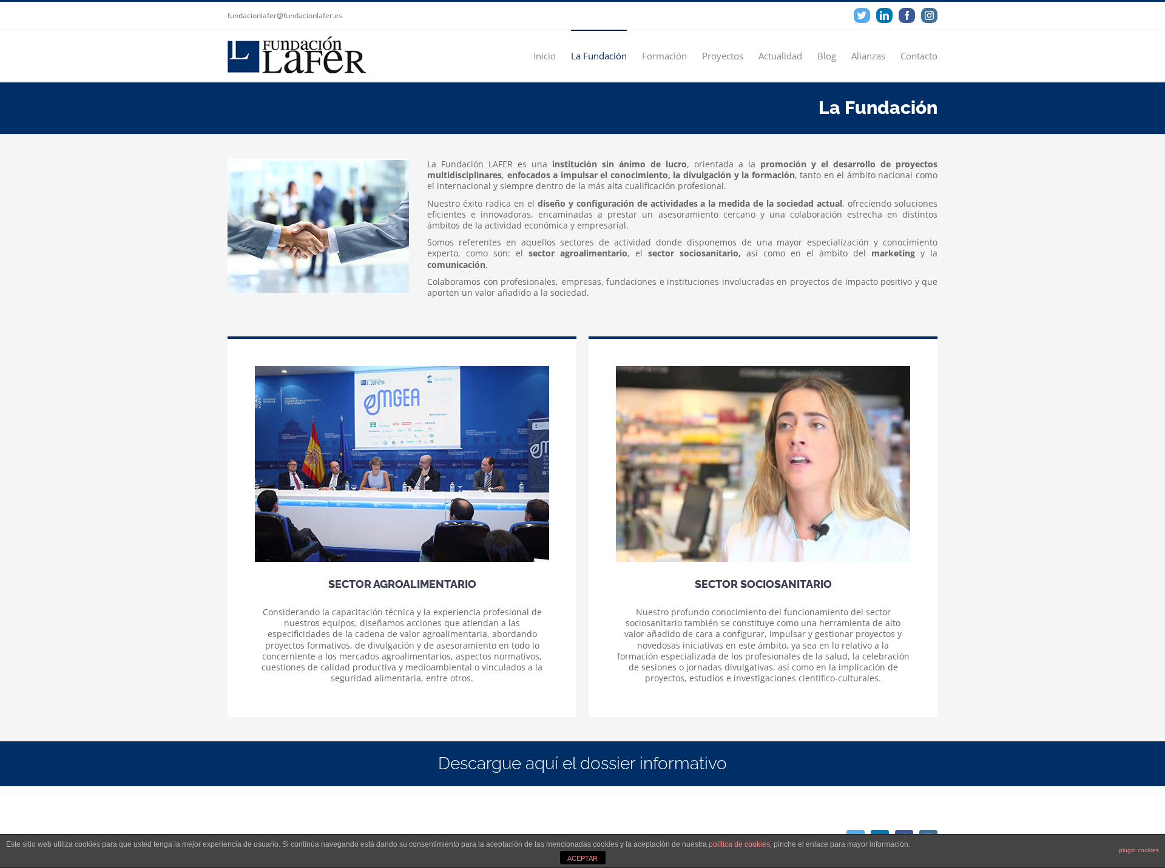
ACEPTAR (582, 858)
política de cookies (739, 844)
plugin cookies (1139, 850)
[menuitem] (552, 55)
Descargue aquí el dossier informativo (582, 763)
